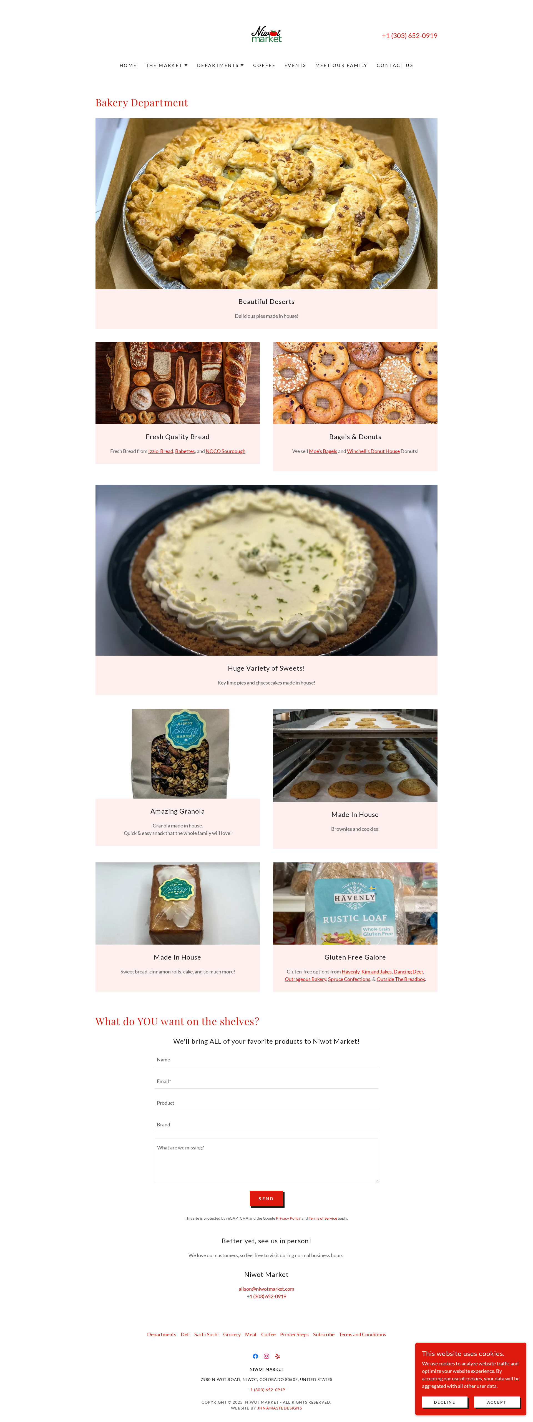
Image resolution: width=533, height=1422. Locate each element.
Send (266, 1198)
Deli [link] (185, 1334)
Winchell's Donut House (373, 451)
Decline (445, 1402)
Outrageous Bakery (305, 979)
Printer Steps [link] (294, 1334)
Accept (497, 1402)
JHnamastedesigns (279, 1408)
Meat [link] (251, 1334)
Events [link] (295, 65)
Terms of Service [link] (323, 1218)
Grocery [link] (232, 1334)
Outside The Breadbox (401, 979)
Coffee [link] (264, 65)
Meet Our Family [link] (341, 65)
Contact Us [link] (395, 65)
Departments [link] (161, 1334)
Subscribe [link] (324, 1334)
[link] (266, 35)
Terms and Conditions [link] (362, 1334)
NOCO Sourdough (225, 451)
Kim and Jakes (376, 971)
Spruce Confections (349, 979)
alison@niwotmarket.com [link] (266, 1289)
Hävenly (350, 971)
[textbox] (266, 1059)
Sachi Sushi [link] (206, 1334)
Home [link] (128, 65)
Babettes (185, 451)
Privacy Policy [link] (288, 1218)
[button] (167, 65)
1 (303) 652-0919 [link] (412, 35)
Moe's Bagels (323, 451)
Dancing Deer (408, 971)
